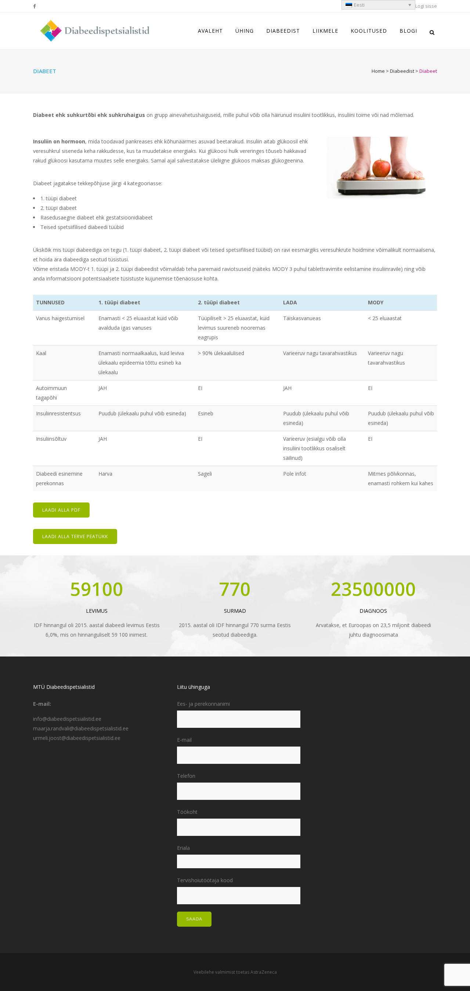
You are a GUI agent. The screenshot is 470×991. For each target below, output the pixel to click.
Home (378, 71)
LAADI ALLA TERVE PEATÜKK (75, 536)
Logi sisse (426, 6)
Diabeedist (402, 71)
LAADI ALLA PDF (61, 510)
